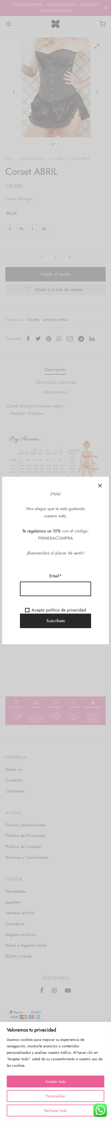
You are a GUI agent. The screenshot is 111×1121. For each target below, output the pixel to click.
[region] (55, 1071)
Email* (55, 576)
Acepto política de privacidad (59, 610)
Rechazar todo (55, 1110)
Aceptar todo (55, 1081)
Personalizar (55, 1096)
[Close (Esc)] (100, 485)
